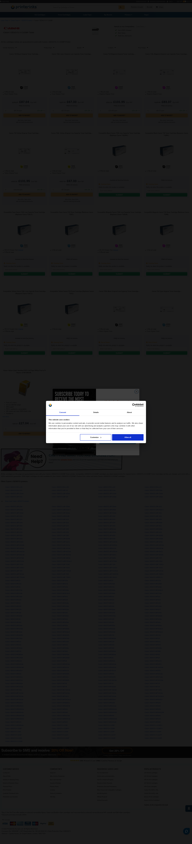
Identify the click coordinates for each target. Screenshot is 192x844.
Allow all (127, 437)
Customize (94, 437)
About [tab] (129, 412)
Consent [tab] (62, 412)
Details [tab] (96, 412)
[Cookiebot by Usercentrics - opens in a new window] (134, 405)
